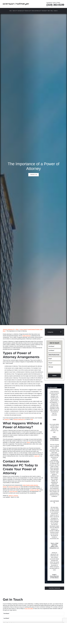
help (32, 419)
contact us (7, 419)
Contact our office (34, 490)
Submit (54, 375)
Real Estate (44, 10)
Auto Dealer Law (20, 10)
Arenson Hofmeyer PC (19, 419)
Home (10, 10)
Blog (52, 10)
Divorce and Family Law (36, 10)
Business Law (27, 10)
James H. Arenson (13, 495)
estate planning (26, 335)
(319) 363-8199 (55, 4)
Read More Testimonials (54, 588)
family (28, 442)
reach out (36, 456)
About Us (14, 10)
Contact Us (56, 10)
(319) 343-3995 (29, 608)
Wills (48, 10)
